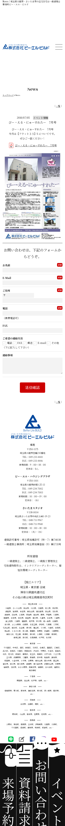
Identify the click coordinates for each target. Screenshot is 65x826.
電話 (9, 343)
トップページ (8, 95)
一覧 (58, 105)
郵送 (29, 343)
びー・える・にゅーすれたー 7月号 (36, 145)
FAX (19, 343)
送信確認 (32, 387)
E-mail (42, 343)
